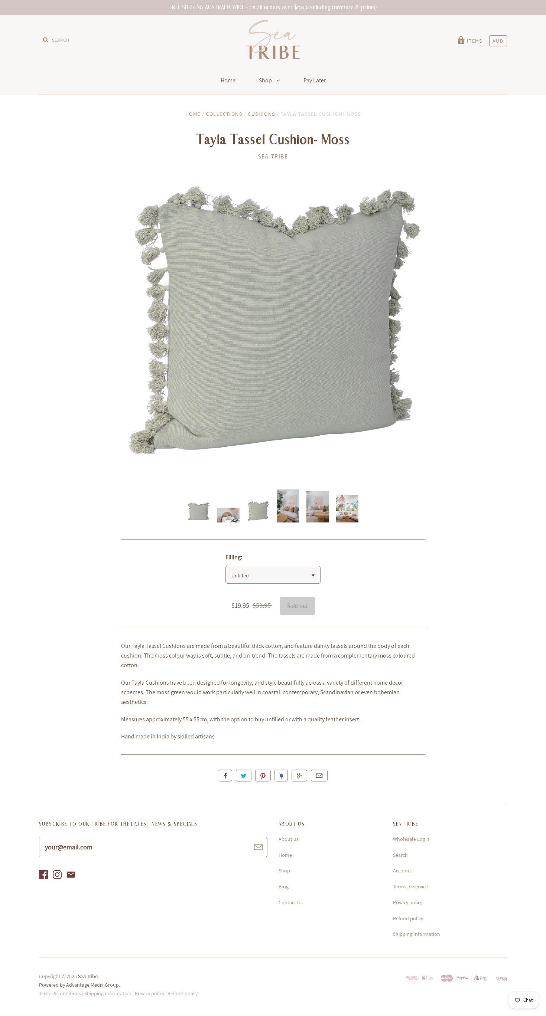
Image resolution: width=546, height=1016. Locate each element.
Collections (224, 114)
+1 (299, 775)
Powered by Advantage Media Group (79, 984)
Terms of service (410, 886)
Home (228, 80)
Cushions (261, 114)
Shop (266, 80)
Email (319, 775)
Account (402, 870)
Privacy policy (407, 902)
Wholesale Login (411, 839)
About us (289, 839)
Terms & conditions (60, 993)
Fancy (281, 775)
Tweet (243, 775)
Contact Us (291, 902)
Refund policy (408, 918)
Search (400, 855)
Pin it (263, 775)
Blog (284, 886)
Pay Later (314, 80)
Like (225, 775)
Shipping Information (416, 934)
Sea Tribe (273, 156)
